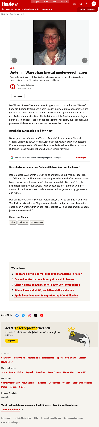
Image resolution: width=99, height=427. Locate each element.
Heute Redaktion (27, 85)
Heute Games (54, 372)
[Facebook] (17, 315)
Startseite (4, 14)
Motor (4, 387)
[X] (23, 315)
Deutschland (33, 358)
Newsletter (7, 362)
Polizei (12, 222)
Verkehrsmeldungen (82, 383)
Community (46, 9)
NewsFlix (63, 2)
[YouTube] (41, 315)
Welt (22, 14)
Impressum (6, 418)
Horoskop (40, 372)
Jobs (54, 2)
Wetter (82, 358)
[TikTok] (35, 315)
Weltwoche (23, 222)
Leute (12, 372)
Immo (46, 2)
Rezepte (42, 383)
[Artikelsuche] (80, 3)
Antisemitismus (37, 222)
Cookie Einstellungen (10, 422)
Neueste (91, 9)
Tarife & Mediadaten (22, 418)
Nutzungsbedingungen (73, 418)
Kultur (20, 372)
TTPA (36, 418)
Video (82, 9)
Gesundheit (54, 383)
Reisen (13, 387)
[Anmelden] (86, 3)
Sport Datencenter (10, 383)
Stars (4, 372)
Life (37, 9)
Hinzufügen (81, 158)
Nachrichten (14, 14)
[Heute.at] (8, 4)
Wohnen (66, 383)
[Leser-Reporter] (74, 3)
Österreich (7, 9)
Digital (29, 372)
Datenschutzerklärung (51, 418)
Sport (17, 9)
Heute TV (81, 372)
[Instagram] (29, 315)
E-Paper (36, 2)
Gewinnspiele (29, 383)
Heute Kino (68, 372)
